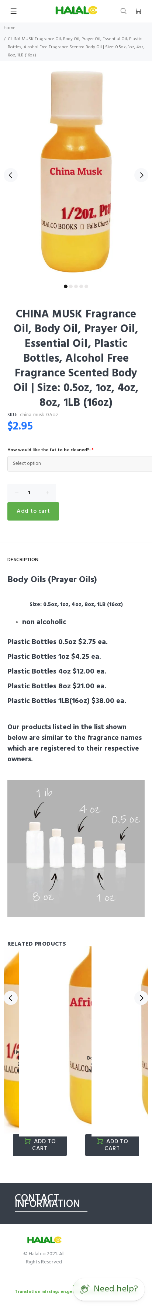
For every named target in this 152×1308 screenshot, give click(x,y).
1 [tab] (66, 286)
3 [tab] (76, 286)
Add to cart (33, 511)
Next (141, 175)
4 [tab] (81, 286)
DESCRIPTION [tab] (23, 560)
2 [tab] (71, 286)
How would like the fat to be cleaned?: (50, 450)
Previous (11, 175)
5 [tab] (86, 286)
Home (9, 28)
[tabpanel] (76, 171)
